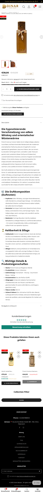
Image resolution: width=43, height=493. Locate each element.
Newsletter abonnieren (21, 461)
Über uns (21, 436)
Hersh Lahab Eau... (7, 371)
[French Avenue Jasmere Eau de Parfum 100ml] (32, 359)
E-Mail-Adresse (7, 471)
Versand (16, 79)
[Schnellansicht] (18, 352)
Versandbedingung (21, 447)
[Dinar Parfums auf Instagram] (23, 427)
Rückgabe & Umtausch (9, 306)
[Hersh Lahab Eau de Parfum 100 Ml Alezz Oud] (11, 359)
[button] (1, 36)
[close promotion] (41, 1)
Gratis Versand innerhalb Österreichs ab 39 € (21, 1)
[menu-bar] (40, 6)
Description (5, 122)
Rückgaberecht (21, 450)
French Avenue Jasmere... (30, 371)
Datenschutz (21, 443)
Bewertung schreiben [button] (21, 327)
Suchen (21, 400)
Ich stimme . (23, 476)
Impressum (21, 454)
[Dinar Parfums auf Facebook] (19, 427)
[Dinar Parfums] (4, 6)
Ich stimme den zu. (22, 95)
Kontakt (21, 457)
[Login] (29, 6)
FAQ (21, 440)
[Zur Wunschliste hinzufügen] (18, 356)
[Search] (23, 6)
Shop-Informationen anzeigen (13, 114)
